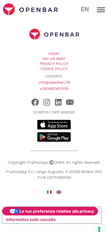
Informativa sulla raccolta (31, 219)
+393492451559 (54, 88)
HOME (54, 53)
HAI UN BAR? (54, 58)
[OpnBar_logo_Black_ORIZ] (40, 10)
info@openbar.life (54, 82)
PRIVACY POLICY (54, 63)
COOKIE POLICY (54, 68)
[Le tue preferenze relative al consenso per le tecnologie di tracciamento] (99, 229)
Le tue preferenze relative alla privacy (57, 211)
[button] (98, 9)
